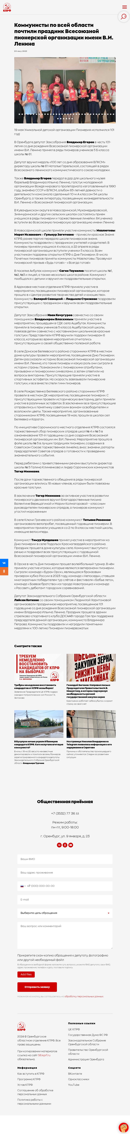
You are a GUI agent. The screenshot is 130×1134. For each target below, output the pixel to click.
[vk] (59, 845)
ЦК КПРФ (74, 1029)
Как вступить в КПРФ (30, 1074)
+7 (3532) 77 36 (63, 813)
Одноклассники (78, 1079)
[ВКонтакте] (4, 563)
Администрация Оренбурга (86, 1059)
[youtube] (70, 845)
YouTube (73, 1085)
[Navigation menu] (124, 7)
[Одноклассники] (4, 571)
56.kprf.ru (44, 1055)
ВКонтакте (75, 1074)
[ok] (65, 845)
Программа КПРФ (29, 1079)
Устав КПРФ (25, 1085)
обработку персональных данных (84, 996)
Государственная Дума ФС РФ (88, 1035)
